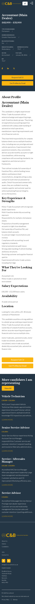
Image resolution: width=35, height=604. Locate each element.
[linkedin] (8, 68)
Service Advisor (11, 493)
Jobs (3, 552)
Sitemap (15, 599)
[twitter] (14, 68)
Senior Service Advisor (16, 427)
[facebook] (2, 68)
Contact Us (5, 555)
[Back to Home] (11, 3)
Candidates (5, 546)
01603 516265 (6, 568)
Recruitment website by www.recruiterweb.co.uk (15, 596)
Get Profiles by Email (17, 83)
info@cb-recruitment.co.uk (10, 564)
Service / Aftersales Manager (13, 460)
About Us (4, 541)
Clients (4, 544)
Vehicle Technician (13, 396)
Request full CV (17, 77)
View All (7, 388)
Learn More (7, 420)
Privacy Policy (5, 599)
